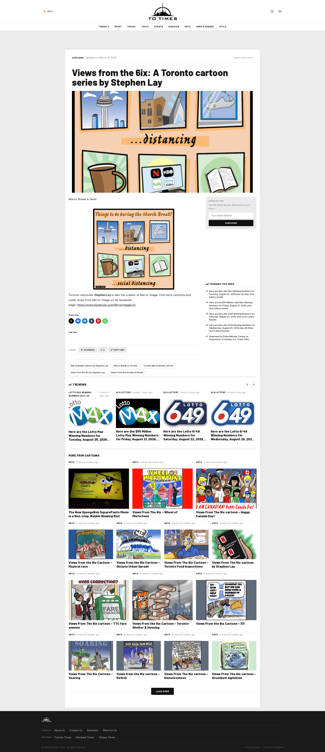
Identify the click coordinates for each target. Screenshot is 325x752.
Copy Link (119, 350)
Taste (145, 26)
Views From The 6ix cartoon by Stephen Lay (233, 564)
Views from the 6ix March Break (127, 372)
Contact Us (76, 730)
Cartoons (78, 57)
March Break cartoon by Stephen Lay (89, 365)
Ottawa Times (107, 737)
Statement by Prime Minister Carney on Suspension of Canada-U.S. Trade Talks (229, 338)
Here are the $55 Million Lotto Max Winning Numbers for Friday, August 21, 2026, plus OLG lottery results (230, 305)
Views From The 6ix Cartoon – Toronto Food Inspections (186, 564)
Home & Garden (205, 26)
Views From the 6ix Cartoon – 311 (220, 623)
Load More (162, 691)
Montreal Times (85, 737)
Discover (173, 26)
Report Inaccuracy (243, 57)
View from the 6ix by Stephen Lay (88, 372)
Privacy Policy (252, 747)
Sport (118, 26)
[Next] (253, 384)
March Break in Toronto (126, 365)
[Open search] (272, 11)
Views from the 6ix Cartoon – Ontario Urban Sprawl (138, 564)
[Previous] (247, 384)
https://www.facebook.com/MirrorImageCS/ (106, 305)
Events (158, 26)
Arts (188, 26)
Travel (131, 26)
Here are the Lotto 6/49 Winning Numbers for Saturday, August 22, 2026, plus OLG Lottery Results (232, 317)
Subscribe (231, 223)
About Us (59, 730)
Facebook (89, 350)
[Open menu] (280, 11)
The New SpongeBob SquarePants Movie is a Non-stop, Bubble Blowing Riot (99, 514)
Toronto (104, 26)
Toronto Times (62, 737)
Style (222, 26)
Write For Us (110, 730)
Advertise (92, 730)
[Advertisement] (162, 40)
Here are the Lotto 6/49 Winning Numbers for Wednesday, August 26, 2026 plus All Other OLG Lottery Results (232, 328)
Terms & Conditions (273, 747)
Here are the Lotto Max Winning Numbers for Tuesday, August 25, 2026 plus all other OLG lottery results (231, 294)
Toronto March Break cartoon (158, 365)
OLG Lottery (123, 392)
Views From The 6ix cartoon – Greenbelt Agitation (234, 676)
